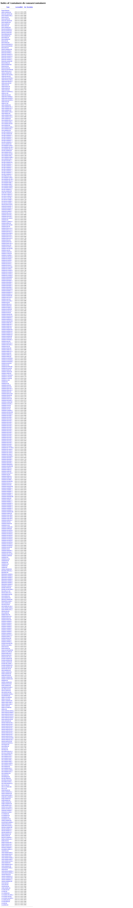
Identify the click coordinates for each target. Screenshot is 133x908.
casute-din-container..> (6, 192)
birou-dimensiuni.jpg (6, 34)
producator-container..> (7, 796)
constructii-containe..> (6, 211)
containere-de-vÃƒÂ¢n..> (7, 447)
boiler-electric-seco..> (6, 71)
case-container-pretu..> (7, 155)
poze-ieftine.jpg (5, 746)
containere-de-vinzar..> (7, 454)
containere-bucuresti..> (7, 400)
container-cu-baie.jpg (6, 253)
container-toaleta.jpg (6, 369)
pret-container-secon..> (7, 764)
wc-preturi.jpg (4, 904)
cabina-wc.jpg (4, 93)
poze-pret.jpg (4, 747)
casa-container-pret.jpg (6, 123)
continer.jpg (4, 567)
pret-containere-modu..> (7, 769)
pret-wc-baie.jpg (5, 785)
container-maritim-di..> (7, 317)
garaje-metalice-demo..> (7, 607)
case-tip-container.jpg (6, 191)
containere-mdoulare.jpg (7, 496)
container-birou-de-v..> (7, 231)
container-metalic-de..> (7, 322)
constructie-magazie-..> (7, 206)
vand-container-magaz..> (7, 857)
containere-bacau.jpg (6, 386)
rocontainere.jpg (5, 817)
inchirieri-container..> (6, 639)
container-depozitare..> (7, 280)
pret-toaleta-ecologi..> (6, 781)
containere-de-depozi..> (7, 413)
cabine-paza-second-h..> (7, 98)
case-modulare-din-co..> (7, 180)
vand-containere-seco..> (7, 864)
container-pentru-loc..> (7, 342)
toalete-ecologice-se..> (6, 845)
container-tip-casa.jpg (6, 368)
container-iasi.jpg (5, 302)
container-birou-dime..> (7, 233)
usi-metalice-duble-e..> (7, 849)
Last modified (19, 7)
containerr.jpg (4, 562)
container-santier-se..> (6, 354)
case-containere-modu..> (7, 157)
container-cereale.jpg (6, 251)
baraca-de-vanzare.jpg (6, 13)
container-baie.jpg (5, 226)
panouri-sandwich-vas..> (7, 739)
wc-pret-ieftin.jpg (5, 901)
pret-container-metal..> (6, 761)
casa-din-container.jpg (6, 133)
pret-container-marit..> (6, 759)
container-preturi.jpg (6, 348)
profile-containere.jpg (6, 803)
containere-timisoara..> (7, 550)
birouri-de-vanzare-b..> (7, 54)
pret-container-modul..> (7, 763)
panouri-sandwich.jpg (6, 741)
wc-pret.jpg (4, 903)
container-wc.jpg (5, 380)
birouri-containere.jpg (6, 49)
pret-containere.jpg (6, 773)
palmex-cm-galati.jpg (6, 697)
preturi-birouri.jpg (5, 790)
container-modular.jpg (6, 336)
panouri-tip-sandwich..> (7, 742)
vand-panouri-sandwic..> (7, 871)
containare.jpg (4, 219)
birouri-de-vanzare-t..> (6, 57)
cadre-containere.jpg (6, 110)
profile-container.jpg (6, 801)
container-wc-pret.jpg (6, 378)
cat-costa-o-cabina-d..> (7, 194)
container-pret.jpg (5, 346)
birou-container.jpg (6, 27)
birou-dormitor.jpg (5, 35)
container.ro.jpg (5, 383)
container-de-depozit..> (7, 256)
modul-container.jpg (6, 673)
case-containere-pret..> (6, 159)
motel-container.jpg (6, 685)
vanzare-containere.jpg (6, 877)
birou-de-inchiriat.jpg (6, 30)
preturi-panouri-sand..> (7, 795)
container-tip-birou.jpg (6, 366)
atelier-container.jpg (6, 12)
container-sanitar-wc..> (7, 351)
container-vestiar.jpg (6, 373)
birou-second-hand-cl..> (7, 44)
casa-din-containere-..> (7, 135)
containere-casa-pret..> (6, 403)
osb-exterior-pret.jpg (6, 692)
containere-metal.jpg (6, 498)
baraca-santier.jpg (5, 18)
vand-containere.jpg (6, 866)
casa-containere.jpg (6, 130)
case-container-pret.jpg (6, 153)
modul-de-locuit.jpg (6, 675)
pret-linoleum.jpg (5, 776)
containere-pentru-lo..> (7, 520)
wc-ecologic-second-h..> (7, 898)
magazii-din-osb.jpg (6, 668)
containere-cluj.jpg (5, 408)
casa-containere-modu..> (7, 126)
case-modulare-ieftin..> (7, 182)
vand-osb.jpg (4, 869)
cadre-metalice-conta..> (7, 111)
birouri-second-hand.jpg (7, 69)
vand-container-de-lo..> (7, 854)
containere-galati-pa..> (6, 467)
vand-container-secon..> (7, 861)
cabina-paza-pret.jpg (6, 83)
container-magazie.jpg (6, 314)
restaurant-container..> (6, 810)
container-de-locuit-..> (6, 261)
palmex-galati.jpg (5, 705)
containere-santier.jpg (6, 528)
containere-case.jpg (6, 407)
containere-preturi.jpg (6, 523)
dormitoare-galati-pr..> (6, 585)
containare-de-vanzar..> (7, 218)
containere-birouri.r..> (6, 396)
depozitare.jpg (4, 572)
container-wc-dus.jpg (6, 376)
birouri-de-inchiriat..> (6, 51)
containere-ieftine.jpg (6, 477)
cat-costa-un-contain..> (7, 199)
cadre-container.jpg (6, 105)
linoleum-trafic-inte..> (6, 656)
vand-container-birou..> (7, 852)
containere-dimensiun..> (7, 464)
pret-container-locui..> (6, 758)
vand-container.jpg (5, 862)
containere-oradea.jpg (6, 513)
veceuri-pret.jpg (5, 886)
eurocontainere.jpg (5, 597)
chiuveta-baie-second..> (7, 204)
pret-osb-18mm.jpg (6, 778)
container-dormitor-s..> (7, 294)
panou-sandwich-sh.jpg (7, 719)
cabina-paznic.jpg (5, 86)
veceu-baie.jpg (5, 882)
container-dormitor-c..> (7, 290)
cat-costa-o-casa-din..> (6, 197)
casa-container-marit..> (7, 121)
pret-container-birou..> (6, 754)
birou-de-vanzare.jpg (6, 32)
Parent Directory (5, 10)
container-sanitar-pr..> (6, 349)
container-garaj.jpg (6, 299)
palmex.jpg (4, 709)
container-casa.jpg (5, 250)
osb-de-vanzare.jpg (6, 690)
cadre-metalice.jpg (5, 113)
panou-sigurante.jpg (6, 720)
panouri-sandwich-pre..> (7, 722)
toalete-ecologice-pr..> (6, 844)
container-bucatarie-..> (6, 246)
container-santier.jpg (6, 356)
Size (25, 7)
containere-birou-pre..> (7, 388)
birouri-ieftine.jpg (5, 62)
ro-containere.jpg (5, 815)
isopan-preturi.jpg (5, 648)
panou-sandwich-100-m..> (7, 710)
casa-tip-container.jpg (6, 150)
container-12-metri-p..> (7, 221)
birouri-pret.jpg (5, 66)
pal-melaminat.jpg (5, 695)
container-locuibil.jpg (6, 309)
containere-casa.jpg (6, 405)
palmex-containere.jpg (6, 700)
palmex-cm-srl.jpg (5, 699)
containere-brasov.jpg (6, 398)
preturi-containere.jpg (6, 793)
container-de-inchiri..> (6, 258)
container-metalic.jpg (6, 327)
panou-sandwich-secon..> (7, 714)
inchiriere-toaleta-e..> (6, 636)
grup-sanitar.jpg (5, 612)
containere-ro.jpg (5, 525)
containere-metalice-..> (7, 499)
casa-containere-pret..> (6, 128)
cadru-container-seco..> (7, 116)
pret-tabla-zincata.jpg (6, 780)
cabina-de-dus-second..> (7, 74)
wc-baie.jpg (4, 891)
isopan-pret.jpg (5, 646)
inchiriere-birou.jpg (6, 618)
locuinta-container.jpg (6, 658)
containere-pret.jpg (6, 521)
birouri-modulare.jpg (6, 64)
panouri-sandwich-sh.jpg (7, 737)
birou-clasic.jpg (5, 25)
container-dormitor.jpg (6, 295)
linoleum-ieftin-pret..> (6, 653)
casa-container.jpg (5, 125)
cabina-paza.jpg (5, 84)
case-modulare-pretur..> (7, 187)
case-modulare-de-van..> (7, 179)
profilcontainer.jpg (5, 800)
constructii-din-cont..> (6, 213)
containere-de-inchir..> (6, 415)
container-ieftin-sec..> (6, 304)
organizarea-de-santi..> (7, 687)
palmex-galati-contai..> (7, 704)
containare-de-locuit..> (6, 214)
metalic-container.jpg (6, 672)
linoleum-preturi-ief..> (6, 655)
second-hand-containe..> (7, 822)
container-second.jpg (6, 363)
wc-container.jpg (5, 893)
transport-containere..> (6, 847)
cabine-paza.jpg (5, 101)
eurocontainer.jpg (5, 596)
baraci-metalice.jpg (6, 22)
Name (7, 7)
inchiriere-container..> (6, 621)
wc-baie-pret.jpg (5, 889)
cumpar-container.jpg (6, 569)
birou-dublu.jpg (5, 37)
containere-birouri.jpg (6, 395)
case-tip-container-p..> (6, 189)
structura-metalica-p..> (6, 828)
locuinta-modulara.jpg (6, 660)
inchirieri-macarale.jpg (6, 643)
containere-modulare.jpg (7, 511)
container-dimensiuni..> (7, 288)
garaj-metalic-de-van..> (7, 606)
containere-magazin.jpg (7, 486)
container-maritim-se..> (7, 319)
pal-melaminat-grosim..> (7, 693)
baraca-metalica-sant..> (7, 15)
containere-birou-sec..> (7, 390)
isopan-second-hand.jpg (7, 650)
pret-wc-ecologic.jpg (6, 786)
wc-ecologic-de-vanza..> (7, 894)
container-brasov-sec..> (7, 243)
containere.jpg (4, 557)
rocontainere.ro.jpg (6, 818)
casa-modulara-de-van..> (7, 147)
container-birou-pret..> (6, 234)
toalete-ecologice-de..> (6, 842)
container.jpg (4, 381)
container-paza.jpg (5, 341)
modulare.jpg (4, 680)
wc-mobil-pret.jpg (5, 899)
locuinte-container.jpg (6, 661)
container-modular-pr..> (7, 331)
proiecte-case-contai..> (6, 807)
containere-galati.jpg (6, 471)
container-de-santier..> (6, 268)
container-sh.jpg (5, 364)
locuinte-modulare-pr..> (7, 665)
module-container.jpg (6, 682)
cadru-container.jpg (6, 118)
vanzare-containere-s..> (7, 876)
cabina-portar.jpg (5, 89)
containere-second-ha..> (7, 530)
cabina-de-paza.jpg (6, 76)
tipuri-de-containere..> (6, 837)
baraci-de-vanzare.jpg (6, 20)
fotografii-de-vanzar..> (6, 601)
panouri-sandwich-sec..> (7, 726)
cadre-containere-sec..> (7, 108)
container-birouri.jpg (6, 241)
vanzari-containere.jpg (6, 881)
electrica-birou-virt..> (6, 592)
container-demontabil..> (7, 277)
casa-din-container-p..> (7, 132)
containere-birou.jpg (6, 391)
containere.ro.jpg (5, 558)
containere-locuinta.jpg (7, 481)
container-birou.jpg (6, 240)
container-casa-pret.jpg (6, 248)
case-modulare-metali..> (7, 186)
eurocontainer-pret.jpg (6, 594)
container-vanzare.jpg (6, 371)
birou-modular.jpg (5, 39)
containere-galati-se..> (6, 469)
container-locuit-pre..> (6, 310)
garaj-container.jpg (5, 602)
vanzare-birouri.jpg (6, 874)
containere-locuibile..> (6, 479)
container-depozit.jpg (6, 278)
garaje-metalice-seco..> (7, 609)
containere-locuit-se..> (6, 483)
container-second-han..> (7, 358)
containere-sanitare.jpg (6, 526)
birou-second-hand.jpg (6, 45)
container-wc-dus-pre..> (7, 375)
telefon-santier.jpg (5, 835)
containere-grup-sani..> (7, 472)
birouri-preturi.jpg (5, 67)
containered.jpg (5, 560)
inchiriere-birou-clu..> (6, 616)
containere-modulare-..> (7, 503)
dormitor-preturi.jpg (6, 587)
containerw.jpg (5, 564)
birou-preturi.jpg (5, 42)
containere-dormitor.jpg (7, 466)
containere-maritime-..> (7, 488)
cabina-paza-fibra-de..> (7, 81)
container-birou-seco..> (7, 236)
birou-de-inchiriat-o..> (6, 29)
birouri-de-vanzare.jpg (6, 61)
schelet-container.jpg (6, 820)
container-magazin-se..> (7, 315)
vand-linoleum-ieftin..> (7, 867)
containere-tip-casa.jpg (6, 553)
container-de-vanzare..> (7, 270)
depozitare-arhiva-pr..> (6, 570)
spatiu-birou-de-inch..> (7, 825)
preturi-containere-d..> (6, 791)
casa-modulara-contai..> (7, 145)
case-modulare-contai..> (7, 177)
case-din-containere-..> (7, 164)
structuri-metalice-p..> (6, 830)
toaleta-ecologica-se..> (6, 839)
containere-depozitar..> (7, 457)
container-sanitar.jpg (6, 353)
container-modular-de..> (7, 329)
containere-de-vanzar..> (7, 449)
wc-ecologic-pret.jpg (6, 896)
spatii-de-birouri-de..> (6, 823)
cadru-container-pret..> (7, 115)
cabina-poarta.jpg (5, 88)
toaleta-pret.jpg (5, 840)
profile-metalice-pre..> (6, 805)
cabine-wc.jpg (4, 103)
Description (30, 7)
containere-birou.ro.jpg (7, 393)
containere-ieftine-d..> (6, 476)
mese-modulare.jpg (6, 670)
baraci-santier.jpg (5, 24)
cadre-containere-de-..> (7, 106)
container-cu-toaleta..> (6, 255)
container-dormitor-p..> (7, 292)
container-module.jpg (6, 337)
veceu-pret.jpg (4, 884)
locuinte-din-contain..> (6, 663)
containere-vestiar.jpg (6, 555)
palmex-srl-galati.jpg (6, 707)
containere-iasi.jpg (5, 474)
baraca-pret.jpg (5, 17)
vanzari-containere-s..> (7, 879)
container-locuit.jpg (6, 312)
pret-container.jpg (5, 766)
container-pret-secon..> (7, 344)
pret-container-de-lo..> (6, 756)
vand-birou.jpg (5, 850)
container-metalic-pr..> (6, 326)
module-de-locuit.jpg (6, 683)
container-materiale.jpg (7, 321)
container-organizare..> (7, 339)
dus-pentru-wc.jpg (5, 591)
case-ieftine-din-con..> (6, 175)
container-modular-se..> (7, 332)
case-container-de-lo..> (7, 152)
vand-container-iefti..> (6, 855)
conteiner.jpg (4, 565)
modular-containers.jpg (7, 678)
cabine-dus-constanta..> (7, 96)
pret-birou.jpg (4, 749)
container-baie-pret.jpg (6, 224)
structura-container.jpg (6, 827)
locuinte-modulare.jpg (6, 666)
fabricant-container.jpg (6, 599)
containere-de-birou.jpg (7, 412)
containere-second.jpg (6, 547)
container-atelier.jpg (6, 223)
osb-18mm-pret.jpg (6, 688)
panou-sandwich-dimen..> (7, 712)
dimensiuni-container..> (7, 575)
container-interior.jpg (6, 305)
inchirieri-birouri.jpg (6, 638)
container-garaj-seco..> (7, 297)
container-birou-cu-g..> (7, 228)
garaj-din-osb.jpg (5, 604)
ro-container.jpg (5, 813)
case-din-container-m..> (7, 162)
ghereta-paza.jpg (5, 611)
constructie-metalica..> (6, 209)
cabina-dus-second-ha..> (7, 78)
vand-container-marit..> (7, 859)
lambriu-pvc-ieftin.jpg (6, 651)
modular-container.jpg (6, 677)
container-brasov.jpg (6, 245)
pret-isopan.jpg (5, 774)
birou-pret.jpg (4, 40)
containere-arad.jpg (6, 385)
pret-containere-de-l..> (6, 768)
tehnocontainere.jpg (6, 834)
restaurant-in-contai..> (6, 812)
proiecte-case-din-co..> (7, 808)
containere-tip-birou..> (6, 552)
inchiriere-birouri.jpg (6, 619)
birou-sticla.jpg (5, 47)
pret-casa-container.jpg (6, 753)
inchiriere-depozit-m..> (7, 634)
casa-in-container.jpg (6, 143)
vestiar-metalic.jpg (5, 888)
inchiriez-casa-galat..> (6, 645)
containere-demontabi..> (7, 456)
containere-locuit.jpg (6, 484)
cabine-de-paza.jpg (6, 94)
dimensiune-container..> (7, 574)
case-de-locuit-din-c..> (6, 160)
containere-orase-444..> (7, 515)
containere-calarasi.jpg (6, 402)
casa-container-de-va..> (7, 120)
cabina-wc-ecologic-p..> (7, 91)
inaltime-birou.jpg (5, 614)
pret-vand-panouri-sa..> (7, 783)
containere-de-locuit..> (6, 418)
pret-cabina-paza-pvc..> (7, 751)
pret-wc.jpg (4, 788)
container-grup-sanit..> (6, 300)
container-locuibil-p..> (6, 307)
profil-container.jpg (6, 798)
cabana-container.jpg (6, 72)
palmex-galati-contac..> (7, 702)
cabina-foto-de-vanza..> (7, 79)
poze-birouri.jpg (5, 744)
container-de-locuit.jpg (6, 267)
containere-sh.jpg (5, 548)
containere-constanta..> (7, 410)
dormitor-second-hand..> (7, 589)
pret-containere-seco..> (7, 771)
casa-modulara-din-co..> (7, 148)
